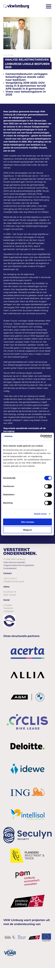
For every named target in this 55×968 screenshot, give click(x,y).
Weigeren (27, 530)
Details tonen (40, 514)
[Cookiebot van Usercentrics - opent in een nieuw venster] (40, 436)
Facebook (8, 608)
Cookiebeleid (9, 568)
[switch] (48, 486)
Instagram (8, 611)
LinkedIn (7, 605)
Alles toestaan (27, 522)
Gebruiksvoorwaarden (14, 562)
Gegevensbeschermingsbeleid (18, 565)
